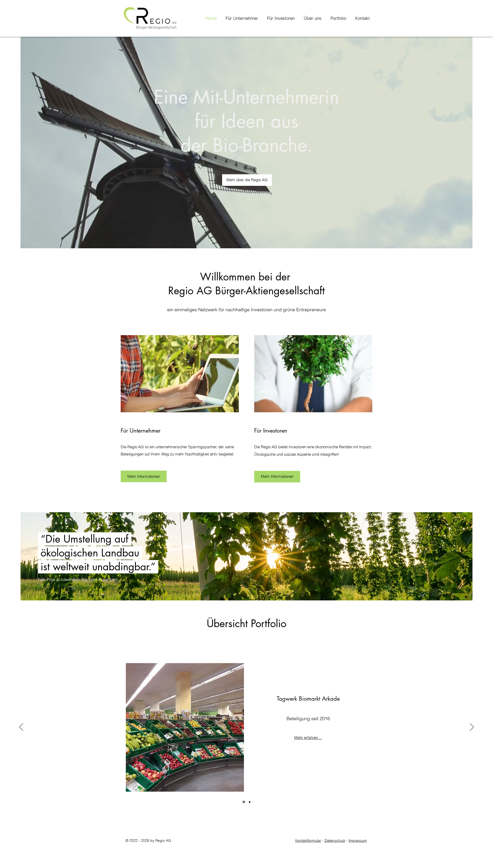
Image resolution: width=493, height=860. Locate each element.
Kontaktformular (308, 840)
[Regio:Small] (249, 802)
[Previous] (21, 727)
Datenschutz (335, 840)
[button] (310, 18)
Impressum (357, 840)
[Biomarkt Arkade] (243, 802)
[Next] (472, 727)
